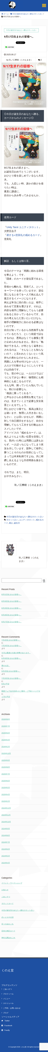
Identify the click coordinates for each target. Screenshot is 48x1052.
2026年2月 (5, 747)
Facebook (8, 1025)
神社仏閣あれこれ (8, 938)
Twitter (7, 1021)
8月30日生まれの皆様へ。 (11, 601)
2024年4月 (5, 863)
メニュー (6, 999)
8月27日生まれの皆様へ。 (11, 622)
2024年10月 (6, 822)
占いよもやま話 (7, 917)
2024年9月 (5, 829)
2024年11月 (6, 815)
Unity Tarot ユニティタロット (23, 227)
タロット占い (12, 520)
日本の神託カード (8, 931)
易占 (11, 523)
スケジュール (8, 1003)
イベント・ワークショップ (11, 883)
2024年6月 (5, 849)
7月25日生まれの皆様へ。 (11, 678)
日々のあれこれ (7, 924)
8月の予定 (5, 684)
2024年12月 (6, 808)
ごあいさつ (5, 897)
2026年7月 (5, 726)
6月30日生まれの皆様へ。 (11, 658)
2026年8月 (5, 719)
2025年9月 (5, 760)
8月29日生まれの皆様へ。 (11, 608)
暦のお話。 (5, 666)
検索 (44, 581)
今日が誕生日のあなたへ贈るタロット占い (25, 517)
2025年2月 (5, 801)
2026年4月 (5, 740)
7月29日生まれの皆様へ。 (11, 646)
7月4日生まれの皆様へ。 (11, 640)
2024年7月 (5, 842)
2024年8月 (5, 835)
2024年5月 (5, 856)
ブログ (5, 1013)
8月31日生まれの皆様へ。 (11, 594)
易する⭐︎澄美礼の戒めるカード (23, 235)
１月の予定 (5, 697)
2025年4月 (5, 794)
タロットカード (7, 903)
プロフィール (8, 994)
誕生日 (17, 523)
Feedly (7, 1030)
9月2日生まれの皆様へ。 (11, 671)
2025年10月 (6, 753)
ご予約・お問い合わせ (11, 1008)
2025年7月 (5, 774)
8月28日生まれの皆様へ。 (11, 615)
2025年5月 (5, 788)
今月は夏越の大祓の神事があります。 (16, 653)
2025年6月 (5, 781)
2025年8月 (5, 767)
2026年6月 (5, 733)
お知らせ (4, 890)
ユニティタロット (27, 520)
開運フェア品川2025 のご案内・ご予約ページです (20, 691)
